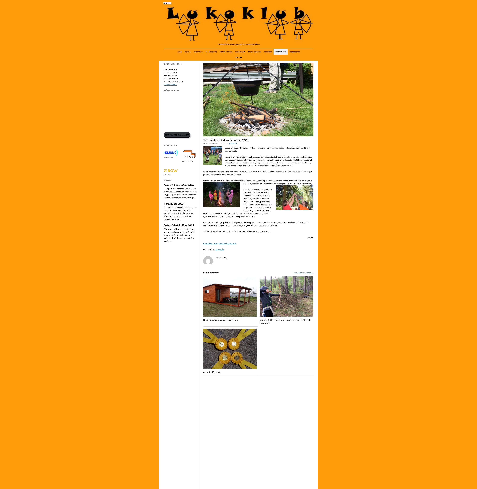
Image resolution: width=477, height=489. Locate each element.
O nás (187, 52)
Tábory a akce (280, 52)
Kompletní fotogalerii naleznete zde (219, 243)
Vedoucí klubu (170, 84)
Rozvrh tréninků (226, 52)
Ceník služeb (240, 52)
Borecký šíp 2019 (211, 372)
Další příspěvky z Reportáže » (303, 273)
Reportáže (268, 52)
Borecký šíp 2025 (174, 203)
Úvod (180, 52)
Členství (197, 52)
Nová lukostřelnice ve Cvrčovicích (220, 319)
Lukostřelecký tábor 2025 (179, 225)
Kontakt (239, 57)
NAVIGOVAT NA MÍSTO (177, 134)
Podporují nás (294, 52)
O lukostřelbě (211, 52)
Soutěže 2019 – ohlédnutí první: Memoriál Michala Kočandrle (285, 321)
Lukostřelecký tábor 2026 (179, 185)
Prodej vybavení (254, 52)
